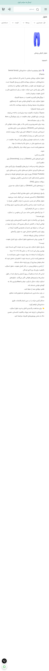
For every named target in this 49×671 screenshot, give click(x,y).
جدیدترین (39, 23)
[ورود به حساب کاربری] (10, 9)
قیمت (16, 23)
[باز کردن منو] (45, 9)
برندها (27, 23)
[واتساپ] (4, 666)
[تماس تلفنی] (4, 661)
